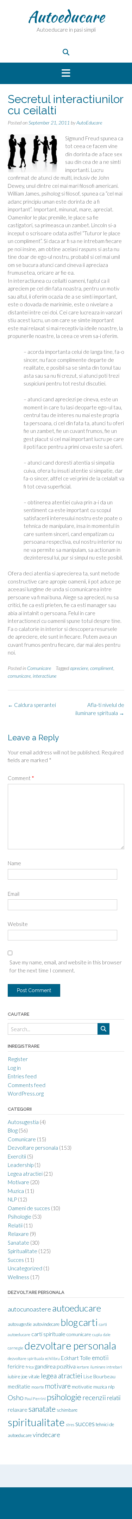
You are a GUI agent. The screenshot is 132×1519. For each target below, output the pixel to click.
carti (88, 1322)
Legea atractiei (25, 1173)
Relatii (15, 1225)
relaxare (17, 1409)
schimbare (67, 1410)
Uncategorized (25, 1268)
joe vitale (30, 1376)
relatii (113, 1398)
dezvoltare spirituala (26, 1358)
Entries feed (22, 1076)
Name (14, 863)
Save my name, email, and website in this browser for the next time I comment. (66, 966)
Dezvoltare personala (33, 1147)
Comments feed (26, 1085)
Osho (16, 1397)
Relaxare (18, 1234)
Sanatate (18, 1242)
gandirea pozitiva (55, 1366)
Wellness (18, 1277)
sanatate (42, 1408)
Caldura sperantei (32, 705)
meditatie (19, 1386)
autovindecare (46, 1324)
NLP (12, 1199)
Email (13, 894)
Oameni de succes (29, 1208)
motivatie (82, 1387)
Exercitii (17, 1156)
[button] (66, 73)
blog (69, 1322)
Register (18, 1059)
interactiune (44, 676)
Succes (16, 1260)
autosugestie (20, 1324)
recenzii (94, 1397)
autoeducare (76, 1308)
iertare (83, 1367)
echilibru (52, 1358)
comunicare (19, 676)
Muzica (16, 1191)
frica (30, 1367)
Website (18, 924)
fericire (16, 1366)
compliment (101, 668)
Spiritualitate (22, 1251)
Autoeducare (66, 16)
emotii (100, 1357)
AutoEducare (89, 123)
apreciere (79, 668)
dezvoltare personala (70, 1346)
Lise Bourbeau (99, 1376)
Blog (13, 1130)
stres (70, 1424)
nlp (111, 1387)
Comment (21, 778)
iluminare (97, 1367)
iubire (14, 1376)
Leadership (20, 1165)
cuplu (97, 1334)
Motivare (18, 1182)
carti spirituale (48, 1333)
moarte (37, 1387)
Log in (14, 1068)
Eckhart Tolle (76, 1358)
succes (85, 1423)
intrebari (114, 1367)
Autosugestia (23, 1122)
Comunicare (39, 668)
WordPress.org (26, 1093)
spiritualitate (36, 1422)
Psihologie (19, 1216)
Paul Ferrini (35, 1398)
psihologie (64, 1397)
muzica (100, 1387)
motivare (58, 1386)
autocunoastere (29, 1309)
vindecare (46, 1434)
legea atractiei (61, 1376)
